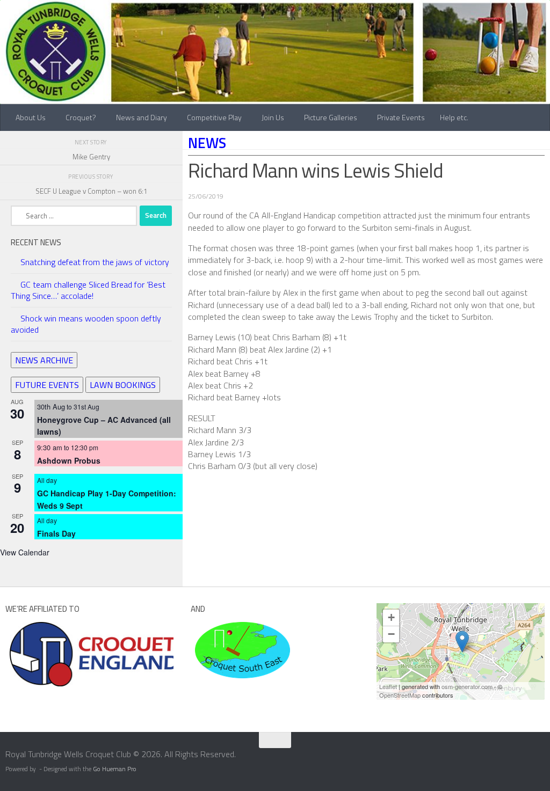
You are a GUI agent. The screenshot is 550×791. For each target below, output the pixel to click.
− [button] (391, 634)
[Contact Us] (543, 757)
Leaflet (388, 686)
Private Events (401, 117)
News (207, 142)
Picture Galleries (330, 117)
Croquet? (81, 117)
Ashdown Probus (68, 460)
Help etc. (454, 117)
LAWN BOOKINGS (123, 384)
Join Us (273, 117)
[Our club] (462, 642)
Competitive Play (214, 117)
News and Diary (141, 117)
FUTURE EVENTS (47, 384)
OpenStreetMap (400, 695)
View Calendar (24, 552)
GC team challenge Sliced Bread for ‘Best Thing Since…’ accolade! (88, 290)
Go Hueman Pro (114, 769)
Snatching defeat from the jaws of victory (94, 261)
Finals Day (56, 533)
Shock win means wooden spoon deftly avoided (86, 324)
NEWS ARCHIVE (44, 360)
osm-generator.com (467, 686)
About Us (31, 117)
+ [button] (391, 617)
